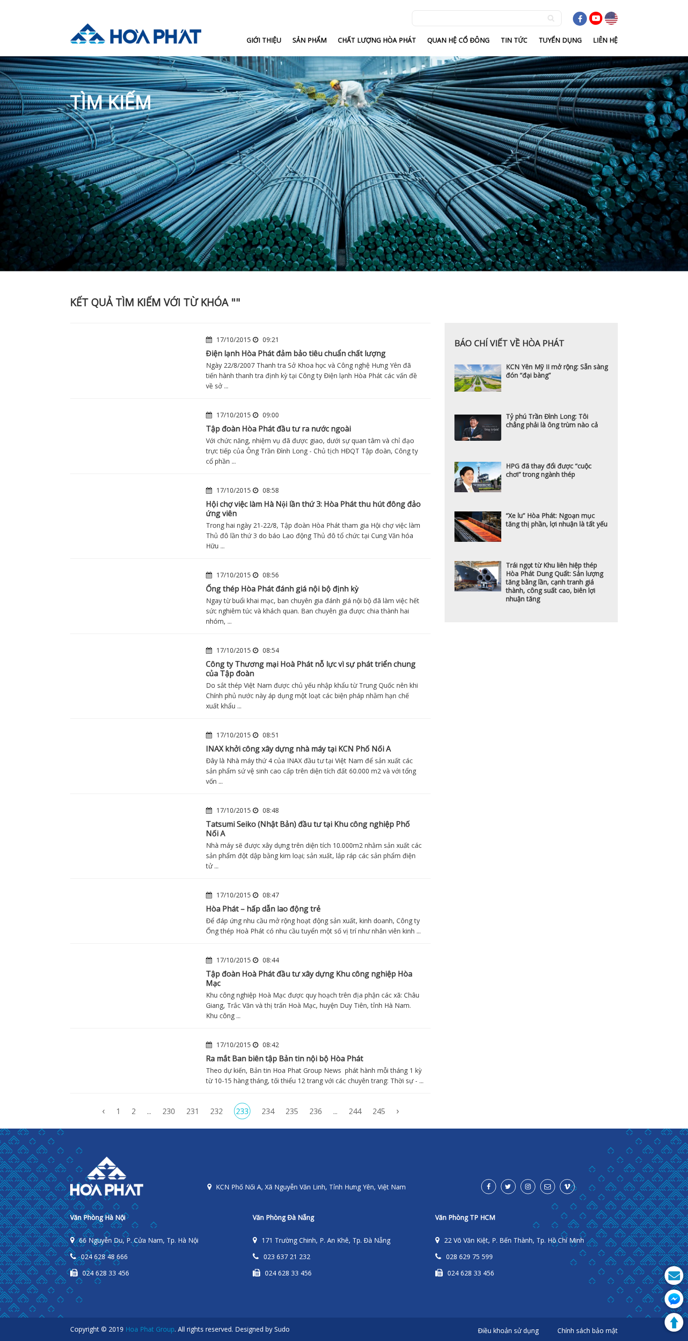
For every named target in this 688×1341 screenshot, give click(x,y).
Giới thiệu (264, 40)
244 (355, 1111)
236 (315, 1111)
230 (168, 1111)
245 (379, 1111)
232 (216, 1111)
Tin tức (514, 40)
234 (268, 1111)
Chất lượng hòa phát (377, 40)
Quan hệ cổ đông (458, 40)
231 (192, 1111)
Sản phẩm (310, 40)
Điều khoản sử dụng (508, 1330)
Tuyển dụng (560, 40)
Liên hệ (605, 40)
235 (291, 1111)
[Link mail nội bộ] (547, 1186)
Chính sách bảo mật (587, 1330)
